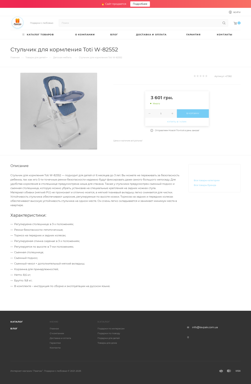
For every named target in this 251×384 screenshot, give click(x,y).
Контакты (55, 347)
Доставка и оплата (60, 338)
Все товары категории (207, 180)
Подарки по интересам (110, 328)
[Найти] (224, 22)
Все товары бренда (205, 185)
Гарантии (55, 342)
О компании (57, 333)
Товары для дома (107, 342)
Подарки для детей (108, 338)
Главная (54, 328)
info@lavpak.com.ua (205, 327)
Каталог (16, 321)
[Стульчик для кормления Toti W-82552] (58, 111)
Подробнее (140, 3)
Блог (14, 328)
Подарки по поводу (108, 333)
